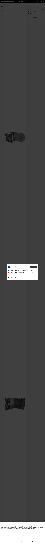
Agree (11, 541)
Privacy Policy (33, 528)
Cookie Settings (15, 528)
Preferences (34, 541)
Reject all (22, 541)
